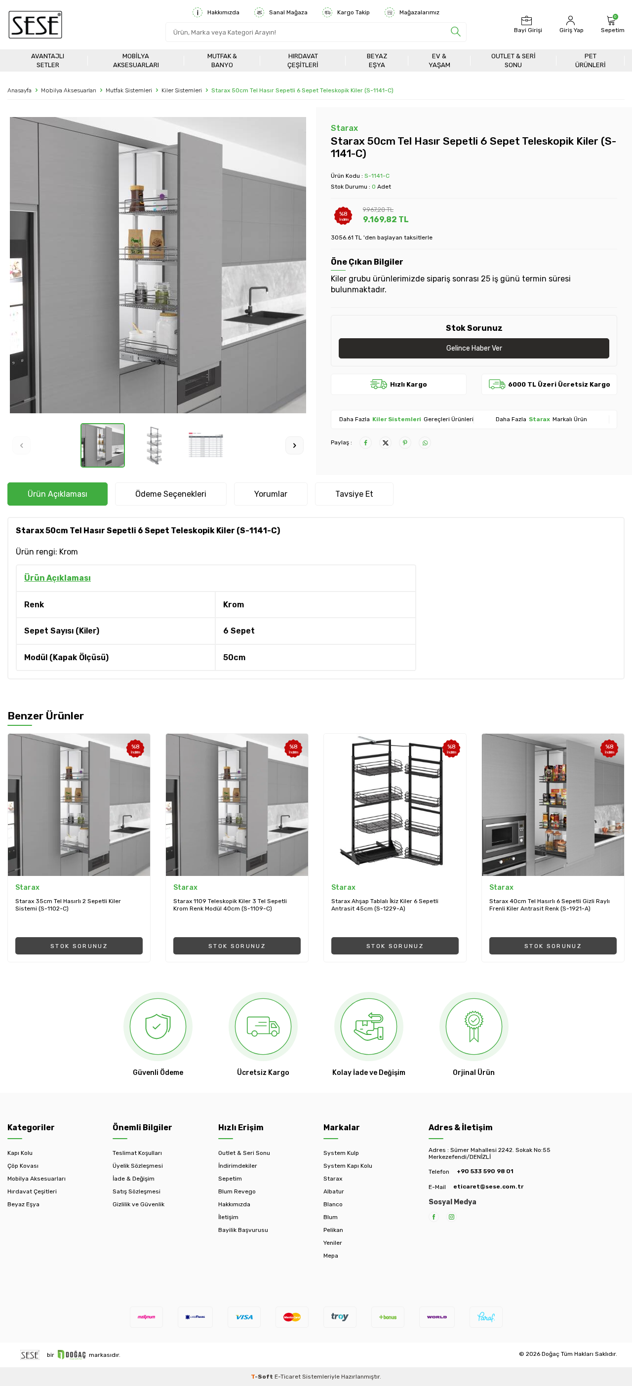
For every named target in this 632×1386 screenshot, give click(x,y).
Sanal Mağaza (288, 12)
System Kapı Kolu (347, 1165)
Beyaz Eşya (377, 60)
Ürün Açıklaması (57, 494)
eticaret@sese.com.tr (488, 1186)
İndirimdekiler (237, 1165)
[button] (21, 445)
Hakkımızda (223, 12)
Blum (330, 1217)
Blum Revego (237, 1191)
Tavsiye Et (354, 494)
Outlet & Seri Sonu (513, 60)
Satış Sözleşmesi (136, 1191)
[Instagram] (451, 1217)
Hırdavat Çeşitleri (302, 60)
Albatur (333, 1191)
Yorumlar (270, 494)
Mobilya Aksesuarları (136, 60)
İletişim (228, 1217)
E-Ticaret (288, 1376)
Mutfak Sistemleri (129, 90)
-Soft (263, 1376)
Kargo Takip (353, 12)
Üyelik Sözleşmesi (138, 1165)
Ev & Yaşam (439, 60)
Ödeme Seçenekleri (170, 494)
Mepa (330, 1255)
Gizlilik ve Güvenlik (138, 1204)
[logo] (35, 25)
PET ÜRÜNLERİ (590, 60)
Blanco (333, 1204)
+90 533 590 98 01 (485, 1171)
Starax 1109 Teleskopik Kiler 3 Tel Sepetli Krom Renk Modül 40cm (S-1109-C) (230, 905)
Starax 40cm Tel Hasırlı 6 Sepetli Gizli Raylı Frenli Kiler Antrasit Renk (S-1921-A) (549, 905)
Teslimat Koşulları (137, 1152)
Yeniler (332, 1242)
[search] (455, 32)
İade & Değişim (134, 1178)
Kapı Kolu (20, 1152)
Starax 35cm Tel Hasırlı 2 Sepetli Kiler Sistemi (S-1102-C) (68, 905)
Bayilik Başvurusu (243, 1230)
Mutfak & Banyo (222, 60)
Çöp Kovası (23, 1165)
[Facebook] (434, 1217)
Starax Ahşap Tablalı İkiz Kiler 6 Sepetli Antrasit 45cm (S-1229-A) (384, 905)
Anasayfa (19, 90)
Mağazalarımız (419, 12)
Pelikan (333, 1230)
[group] (158, 265)
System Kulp (341, 1152)
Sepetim (230, 1178)
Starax (344, 128)
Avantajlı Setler (47, 60)
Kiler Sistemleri (181, 90)
